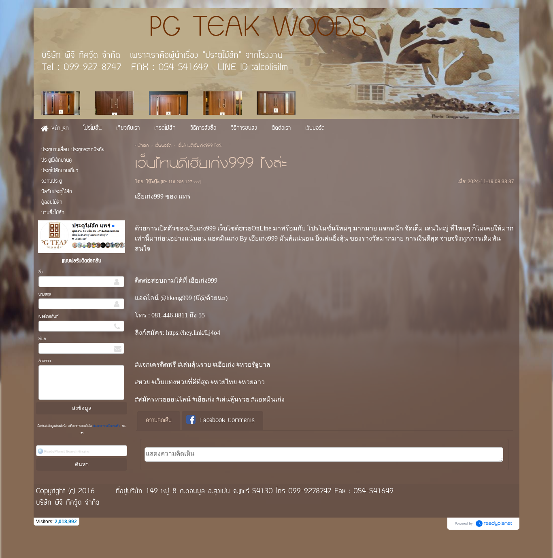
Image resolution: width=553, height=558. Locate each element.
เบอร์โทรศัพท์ (48, 317)
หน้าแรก (142, 146)
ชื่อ (40, 272)
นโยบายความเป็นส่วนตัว (106, 426)
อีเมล (42, 339)
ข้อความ (44, 361)
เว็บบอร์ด (163, 146)
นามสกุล (44, 295)
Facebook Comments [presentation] (227, 420)
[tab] (158, 421)
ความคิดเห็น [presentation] (159, 420)
